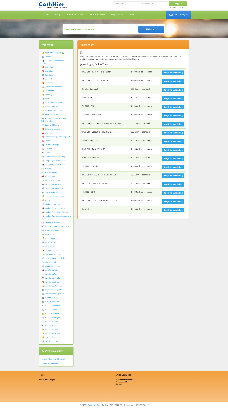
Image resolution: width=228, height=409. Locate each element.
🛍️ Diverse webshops (50, 145)
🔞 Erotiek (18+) (48, 176)
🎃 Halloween (47, 83)
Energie (58, 14)
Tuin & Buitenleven (97, 14)
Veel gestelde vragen (47, 380)
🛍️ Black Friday (48, 75)
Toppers (45, 14)
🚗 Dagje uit (47, 133)
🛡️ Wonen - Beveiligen (51, 317)
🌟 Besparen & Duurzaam (52, 110)
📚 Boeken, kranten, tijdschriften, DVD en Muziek (54, 119)
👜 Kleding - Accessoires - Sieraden (55, 212)
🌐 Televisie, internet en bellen (54, 258)
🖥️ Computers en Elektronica (53, 164)
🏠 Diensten (47, 148)
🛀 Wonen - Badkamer (51, 305)
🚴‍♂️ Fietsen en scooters (51, 180)
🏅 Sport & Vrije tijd (50, 238)
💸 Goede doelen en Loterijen (54, 196)
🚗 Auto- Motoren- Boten (52, 102)
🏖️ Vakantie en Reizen (51, 266)
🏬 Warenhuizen (48, 298)
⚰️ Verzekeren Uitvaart (51, 282)
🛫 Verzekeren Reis (49, 274)
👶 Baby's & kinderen (50, 106)
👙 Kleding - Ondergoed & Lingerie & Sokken (56, 217)
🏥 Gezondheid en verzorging (53, 188)
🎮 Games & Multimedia (51, 184)
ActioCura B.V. (94, 405)
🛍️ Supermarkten (49, 242)
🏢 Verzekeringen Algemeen (53, 294)
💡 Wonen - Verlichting (51, 333)
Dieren (131, 14)
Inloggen (178, 3)
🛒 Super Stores (48, 246)
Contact (119, 384)
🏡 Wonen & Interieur (50, 313)
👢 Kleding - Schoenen (51, 222)
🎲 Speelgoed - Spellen (51, 230)
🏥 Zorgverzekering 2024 (52, 290)
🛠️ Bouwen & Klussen (50, 125)
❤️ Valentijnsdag (48, 71)
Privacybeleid (121, 382)
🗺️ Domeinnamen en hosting (53, 156)
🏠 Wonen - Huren (49, 309)
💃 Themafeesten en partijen (53, 250)
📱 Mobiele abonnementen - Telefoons (53, 61)
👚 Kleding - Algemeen (51, 204)
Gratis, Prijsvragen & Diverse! (53, 359)
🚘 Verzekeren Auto (50, 270)
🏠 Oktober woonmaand (52, 87)
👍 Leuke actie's (48, 337)
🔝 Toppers (46, 56)
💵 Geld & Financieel (50, 192)
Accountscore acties (50, 363)
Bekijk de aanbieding (173, 72)
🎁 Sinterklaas (47, 67)
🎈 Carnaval (47, 79)
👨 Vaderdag (47, 94)
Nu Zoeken (151, 29)
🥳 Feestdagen (48, 91)
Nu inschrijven (181, 14)
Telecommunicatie (49, 262)
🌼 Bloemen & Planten (51, 114)
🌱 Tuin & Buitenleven (51, 254)
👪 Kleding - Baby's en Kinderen (54, 208)
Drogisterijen (117, 14)
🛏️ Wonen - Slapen (49, 325)
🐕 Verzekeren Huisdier (51, 278)
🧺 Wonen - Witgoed (50, 329)
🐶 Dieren (46, 152)
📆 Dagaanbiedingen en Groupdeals (56, 137)
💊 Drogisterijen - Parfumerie (53, 160)
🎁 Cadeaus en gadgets (51, 129)
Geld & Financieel (75, 14)
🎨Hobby (46, 200)
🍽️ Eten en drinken (49, 172)
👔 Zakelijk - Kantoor (50, 341)
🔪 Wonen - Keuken (50, 321)
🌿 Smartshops (48, 234)
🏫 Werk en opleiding (50, 301)
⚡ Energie (46, 168)
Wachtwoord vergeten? (178, 7)
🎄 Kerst (45, 98)
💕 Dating (46, 141)
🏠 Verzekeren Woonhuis (52, 286)
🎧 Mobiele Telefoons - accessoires (55, 226)
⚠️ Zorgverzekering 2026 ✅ (53, 52)
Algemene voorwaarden (125, 380)
